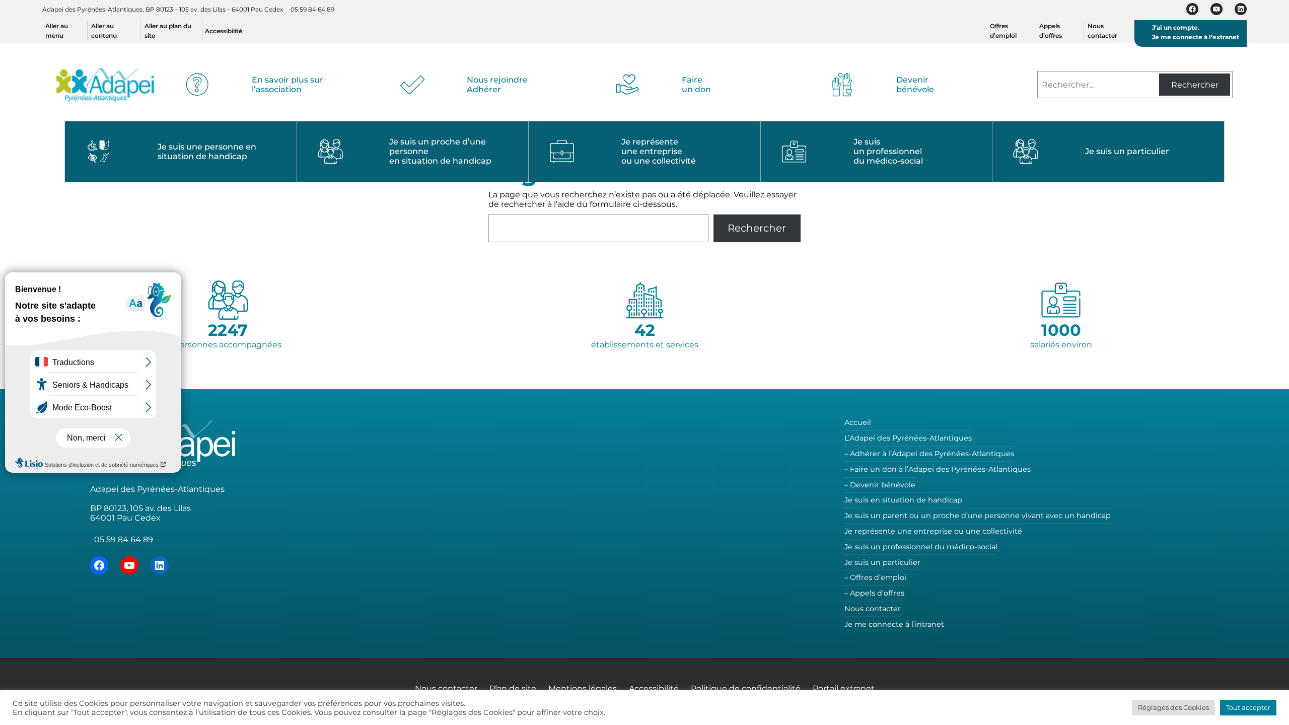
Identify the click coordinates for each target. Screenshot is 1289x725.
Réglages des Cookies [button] (1173, 707)
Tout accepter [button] (1248, 707)
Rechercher (1195, 85)
